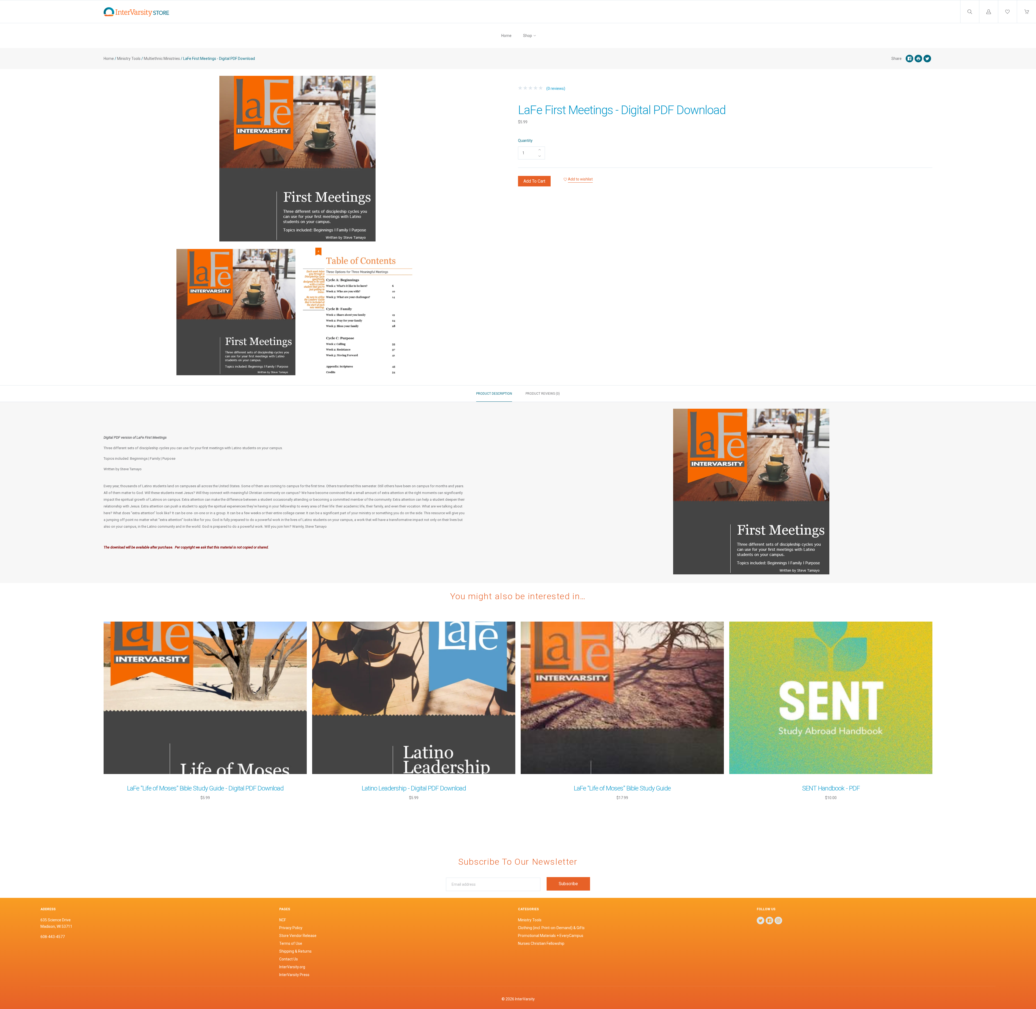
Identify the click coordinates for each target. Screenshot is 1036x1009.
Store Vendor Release (297, 935)
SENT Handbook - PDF (831, 788)
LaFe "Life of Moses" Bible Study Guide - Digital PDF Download (205, 788)
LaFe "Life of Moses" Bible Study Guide (622, 788)
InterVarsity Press (294, 975)
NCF (282, 920)
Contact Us (288, 959)
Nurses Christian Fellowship (541, 943)
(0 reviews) (555, 88)
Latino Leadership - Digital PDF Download (414, 788)
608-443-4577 (52, 937)
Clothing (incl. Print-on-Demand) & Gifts (551, 928)
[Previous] (110, 312)
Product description (494, 394)
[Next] (484, 312)
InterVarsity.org (292, 967)
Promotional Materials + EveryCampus (550, 935)
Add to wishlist (580, 179)
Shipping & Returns (295, 951)
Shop (527, 35)
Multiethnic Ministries (162, 58)
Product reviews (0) (543, 394)
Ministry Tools (129, 58)
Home (506, 35)
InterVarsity (525, 999)
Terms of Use (290, 943)
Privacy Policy (290, 928)
